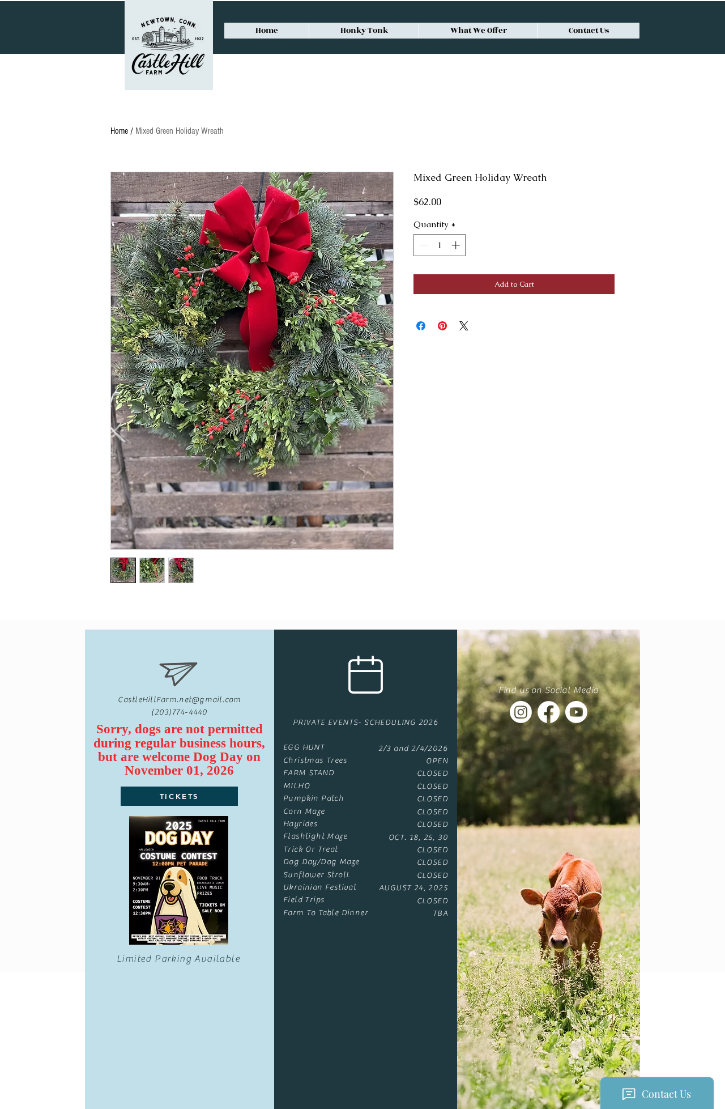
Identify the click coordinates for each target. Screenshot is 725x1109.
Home (119, 131)
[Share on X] (464, 326)
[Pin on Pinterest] (442, 326)
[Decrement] (422, 245)
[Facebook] (549, 712)
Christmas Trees (315, 760)
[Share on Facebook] (421, 326)
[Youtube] (576, 712)
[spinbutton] (439, 245)
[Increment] (456, 245)
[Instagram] (521, 712)
